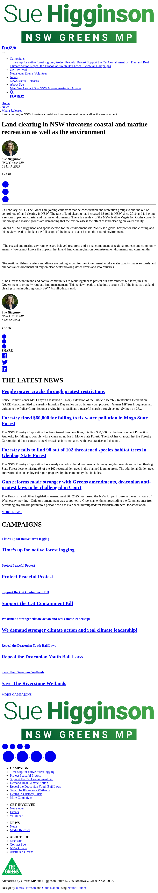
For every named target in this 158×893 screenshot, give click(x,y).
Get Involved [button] (18, 69)
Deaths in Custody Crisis (26, 794)
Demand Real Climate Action (29, 783)
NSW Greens (49, 88)
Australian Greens (69, 88)
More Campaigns (21, 797)
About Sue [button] (17, 84)
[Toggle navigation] (3, 52)
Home (6, 103)
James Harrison (26, 888)
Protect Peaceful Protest (71, 62)
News (14, 81)
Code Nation (50, 888)
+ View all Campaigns (96, 66)
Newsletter (17, 73)
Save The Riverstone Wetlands (23, 672)
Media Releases (28, 81)
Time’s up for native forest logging (32, 62)
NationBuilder (76, 888)
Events (29, 73)
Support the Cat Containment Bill (109, 62)
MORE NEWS (12, 512)
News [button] (13, 77)
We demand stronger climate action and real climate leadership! (46, 619)
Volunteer (40, 73)
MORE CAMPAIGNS (17, 694)
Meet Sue (16, 88)
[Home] (79, 24)
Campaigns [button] (17, 58)
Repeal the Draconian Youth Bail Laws (56, 66)
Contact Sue (31, 88)
